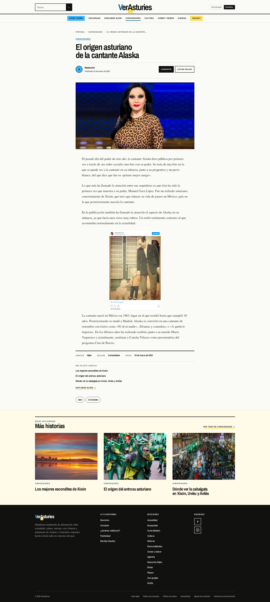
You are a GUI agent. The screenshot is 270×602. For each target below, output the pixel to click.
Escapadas (94, 18)
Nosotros (104, 520)
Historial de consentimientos (224, 596)
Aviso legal (135, 596)
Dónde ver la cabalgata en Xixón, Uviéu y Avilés (99, 381)
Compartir (166, 69)
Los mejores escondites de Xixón (92, 370)
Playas (150, 572)
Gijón (89, 355)
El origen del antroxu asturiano (91, 375)
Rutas (150, 567)
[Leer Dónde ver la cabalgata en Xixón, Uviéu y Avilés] (203, 456)
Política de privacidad (151, 596)
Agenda (182, 18)
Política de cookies (170, 596)
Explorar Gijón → (86, 387)
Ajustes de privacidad (202, 596)
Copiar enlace (184, 69)
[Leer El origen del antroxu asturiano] (135, 456)
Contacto (104, 525)
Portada (80, 32)
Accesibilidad (185, 596)
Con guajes (152, 578)
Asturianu (216, 7)
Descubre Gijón (113, 18)
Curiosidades (133, 18)
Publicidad (105, 536)
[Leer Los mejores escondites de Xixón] (66, 456)
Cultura (149, 18)
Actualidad (152, 520)
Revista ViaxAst (107, 541)
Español (229, 7)
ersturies (135, 7)
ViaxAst (196, 18)
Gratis (150, 583)
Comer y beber (166, 18)
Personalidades (154, 546)
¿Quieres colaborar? (110, 530)
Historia (151, 541)
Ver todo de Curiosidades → (219, 426)
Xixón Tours (76, 18)
